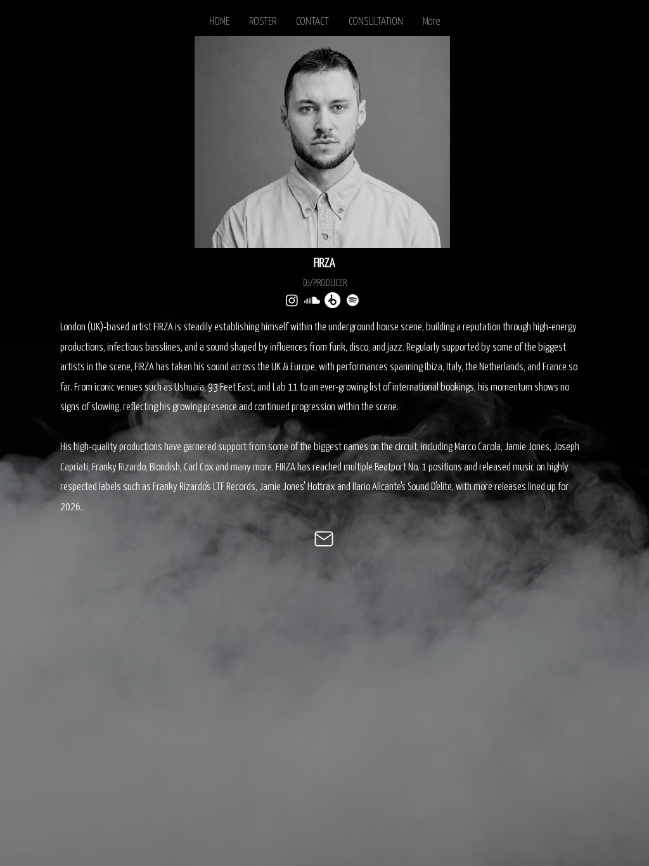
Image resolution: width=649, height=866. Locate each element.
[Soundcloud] (312, 300)
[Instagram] (292, 300)
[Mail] (324, 539)
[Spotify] (353, 300)
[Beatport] (332, 300)
